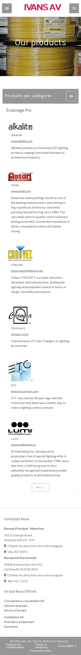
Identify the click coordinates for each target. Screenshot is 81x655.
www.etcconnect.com (24, 391)
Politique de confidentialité (15, 646)
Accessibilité (66, 646)
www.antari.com (21, 191)
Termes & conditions (41, 646)
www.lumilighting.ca (23, 444)
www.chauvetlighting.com (27, 270)
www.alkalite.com (21, 141)
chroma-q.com (19, 334)
